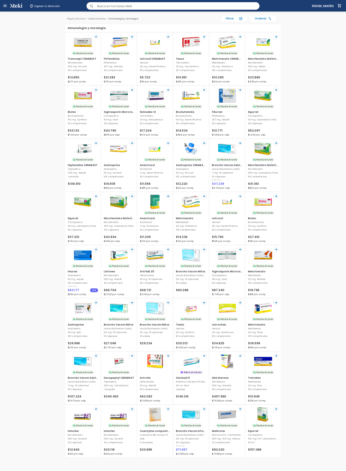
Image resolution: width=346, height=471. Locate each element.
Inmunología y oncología (123, 18)
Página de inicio (76, 18)
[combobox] (178, 6)
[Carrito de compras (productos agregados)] (339, 5)
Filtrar (230, 18)
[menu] (5, 5)
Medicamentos (97, 18)
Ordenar (261, 18)
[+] (96, 36)
